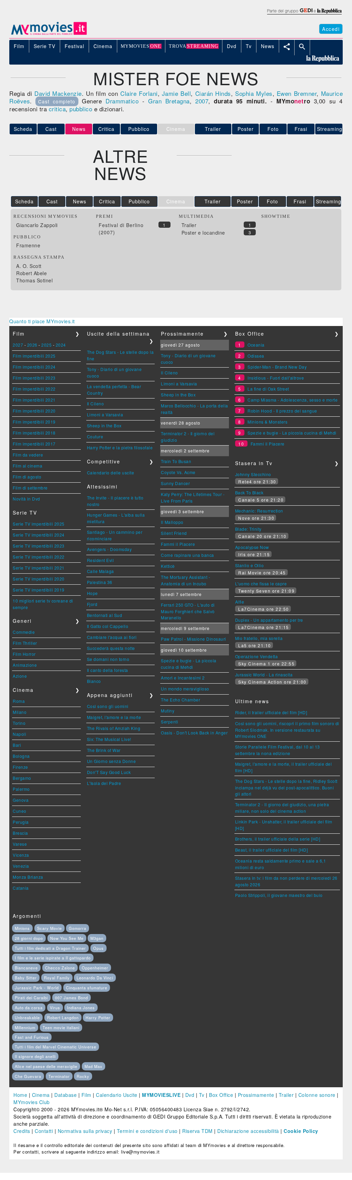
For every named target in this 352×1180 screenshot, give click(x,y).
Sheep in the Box (104, 425)
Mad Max (93, 1066)
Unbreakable (27, 1017)
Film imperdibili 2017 (34, 444)
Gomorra (77, 928)
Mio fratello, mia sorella (259, 638)
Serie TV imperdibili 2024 (39, 535)
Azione (20, 676)
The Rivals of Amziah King (114, 728)
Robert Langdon (63, 1017)
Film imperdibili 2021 (34, 400)
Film (86, 1094)
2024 (61, 345)
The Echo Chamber (180, 700)
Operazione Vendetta (256, 656)
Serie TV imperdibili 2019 (39, 590)
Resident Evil (100, 560)
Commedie (24, 632)
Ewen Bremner (297, 93)
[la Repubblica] (304, 14)
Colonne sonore (317, 1094)
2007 (201, 101)
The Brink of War (104, 750)
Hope (92, 593)
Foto (273, 128)
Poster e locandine (203, 232)
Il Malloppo (172, 522)
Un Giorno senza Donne (111, 761)
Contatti (44, 1130)
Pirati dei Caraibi (31, 997)
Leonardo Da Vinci (95, 977)
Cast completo (56, 101)
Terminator (59, 1076)
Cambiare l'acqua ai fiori (112, 637)
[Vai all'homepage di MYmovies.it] (48, 34)
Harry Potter (98, 1017)
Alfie (239, 602)
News (79, 201)
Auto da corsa (29, 1007)
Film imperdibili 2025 (34, 356)
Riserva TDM (197, 1130)
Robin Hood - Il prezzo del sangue (282, 411)
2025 (46, 345)
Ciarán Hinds (213, 93)
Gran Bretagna (169, 101)
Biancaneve (26, 967)
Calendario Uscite (117, 1094)
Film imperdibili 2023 (34, 378)
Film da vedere (28, 455)
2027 (18, 345)
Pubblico (139, 128)
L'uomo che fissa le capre (261, 583)
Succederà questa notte (111, 648)
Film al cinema (27, 466)
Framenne (28, 245)
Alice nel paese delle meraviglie (46, 1066)
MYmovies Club (31, 1102)
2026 (32, 345)
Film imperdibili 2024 (34, 367)
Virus (55, 1007)
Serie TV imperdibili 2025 (39, 524)
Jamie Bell (176, 93)
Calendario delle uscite (110, 472)
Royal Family (57, 977)
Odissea (256, 356)
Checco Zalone (60, 967)
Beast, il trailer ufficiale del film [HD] (271, 850)
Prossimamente (256, 1094)
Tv (202, 1094)
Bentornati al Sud (104, 615)
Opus (98, 948)
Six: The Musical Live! (109, 739)
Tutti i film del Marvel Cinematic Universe (55, 1046)
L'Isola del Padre (104, 783)
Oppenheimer (95, 967)
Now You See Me (67, 938)
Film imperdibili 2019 (34, 422)
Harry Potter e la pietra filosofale (120, 447)
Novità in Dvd (26, 499)
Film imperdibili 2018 (34, 433)
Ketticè (168, 566)
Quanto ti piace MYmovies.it (42, 321)
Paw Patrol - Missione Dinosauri (193, 639)
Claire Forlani (138, 93)
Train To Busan (176, 461)
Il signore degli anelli (35, 1056)
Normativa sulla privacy (85, 1130)
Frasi (301, 128)
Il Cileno (95, 403)
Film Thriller (25, 643)
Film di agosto (27, 477)
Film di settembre (30, 488)
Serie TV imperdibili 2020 (39, 579)
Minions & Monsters (267, 422)
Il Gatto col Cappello (108, 626)
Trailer (213, 128)
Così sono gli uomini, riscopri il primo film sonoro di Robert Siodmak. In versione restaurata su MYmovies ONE (287, 729)
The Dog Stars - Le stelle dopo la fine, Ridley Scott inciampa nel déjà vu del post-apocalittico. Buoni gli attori (286, 787)
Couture (95, 436)
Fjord (92, 604)
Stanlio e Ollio (249, 565)
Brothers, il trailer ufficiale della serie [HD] (277, 839)
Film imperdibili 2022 (34, 389)
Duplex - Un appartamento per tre (269, 620)
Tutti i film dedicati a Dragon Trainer (50, 948)
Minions (22, 928)
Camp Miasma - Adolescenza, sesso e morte (293, 400)
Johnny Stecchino (253, 474)
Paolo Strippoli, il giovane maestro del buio (279, 895)
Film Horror (24, 654)
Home (20, 1094)
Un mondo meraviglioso (185, 689)
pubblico (80, 108)
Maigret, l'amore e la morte (114, 717)
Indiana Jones (81, 1007)
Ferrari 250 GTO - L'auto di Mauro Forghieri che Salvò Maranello (188, 611)
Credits (21, 1130)
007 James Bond (71, 997)
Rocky (83, 1076)
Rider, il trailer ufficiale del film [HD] (271, 712)
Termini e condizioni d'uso (147, 1130)
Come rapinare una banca (187, 555)
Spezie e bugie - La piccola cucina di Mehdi (292, 433)
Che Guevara (28, 1076)
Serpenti (169, 721)
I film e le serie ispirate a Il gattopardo (53, 957)
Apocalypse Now (252, 547)
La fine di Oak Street (268, 389)
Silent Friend (174, 533)
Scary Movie (49, 928)
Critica (106, 128)
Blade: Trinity (248, 529)
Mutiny (167, 710)
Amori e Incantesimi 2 (183, 678)
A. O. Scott (29, 265)
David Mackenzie (58, 93)
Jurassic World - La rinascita (264, 674)
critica (57, 108)
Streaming (329, 128)
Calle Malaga (100, 571)
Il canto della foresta (107, 670)
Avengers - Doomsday (109, 549)
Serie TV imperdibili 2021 (39, 568)
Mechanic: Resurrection (259, 511)
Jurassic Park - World (37, 987)
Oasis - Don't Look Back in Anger (194, 732)
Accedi (331, 28)
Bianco (94, 681)
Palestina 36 (99, 582)
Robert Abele (31, 273)
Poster (246, 128)
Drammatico (122, 101)
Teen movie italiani (61, 1027)
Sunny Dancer (175, 483)
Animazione (25, 665)
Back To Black (249, 492)
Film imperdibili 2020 (34, 411)
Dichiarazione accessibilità (248, 1130)
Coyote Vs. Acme (178, 472)
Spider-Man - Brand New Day (277, 367)
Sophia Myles (253, 93)
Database (65, 1094)
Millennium (25, 1027)
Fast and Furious (32, 1037)
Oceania (256, 345)
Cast (51, 128)
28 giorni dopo (29, 938)
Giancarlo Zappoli (37, 225)
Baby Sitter (26, 977)
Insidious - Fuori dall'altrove (276, 378)
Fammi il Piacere (178, 544)
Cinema (41, 1094)
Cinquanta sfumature (86, 987)
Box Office (221, 1094)
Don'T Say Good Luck (109, 772)
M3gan (96, 938)
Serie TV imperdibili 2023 (39, 546)
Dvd (190, 1094)
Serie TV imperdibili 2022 (39, 557)
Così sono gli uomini (108, 706)
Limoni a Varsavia (105, 414)
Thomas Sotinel (34, 280)
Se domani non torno (108, 659)
